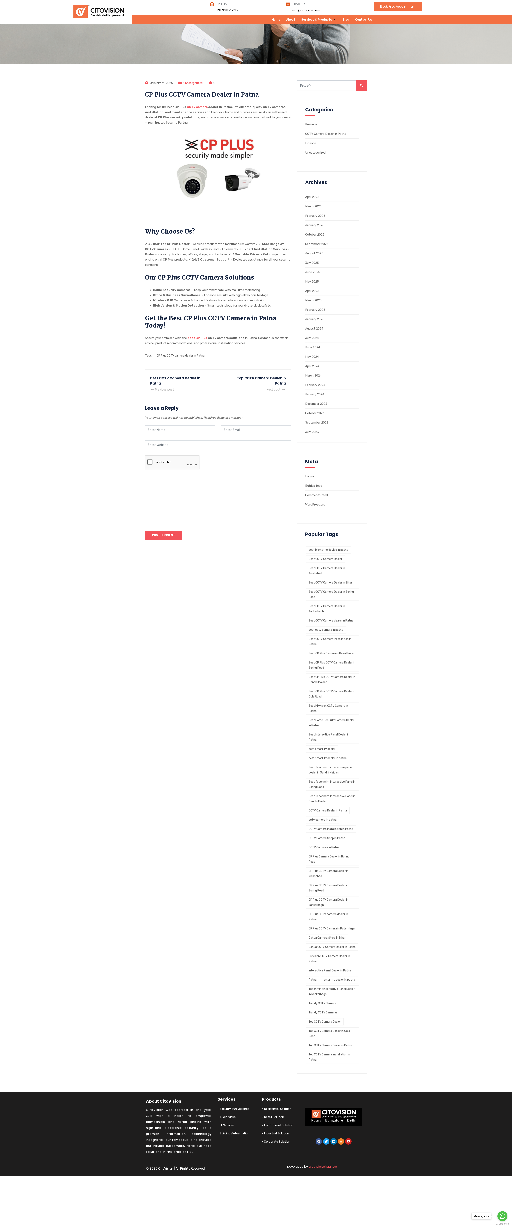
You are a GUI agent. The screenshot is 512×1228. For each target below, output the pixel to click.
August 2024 (314, 328)
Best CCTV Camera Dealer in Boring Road (331, 594)
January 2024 (314, 394)
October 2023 (314, 413)
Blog (346, 19)
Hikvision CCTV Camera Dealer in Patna (329, 958)
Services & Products (316, 19)
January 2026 (314, 225)
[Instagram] (341, 1141)
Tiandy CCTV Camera (322, 1003)
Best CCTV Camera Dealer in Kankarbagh (327, 609)
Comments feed (316, 495)
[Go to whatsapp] (502, 1216)
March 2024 (313, 375)
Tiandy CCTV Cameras (323, 1012)
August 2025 (314, 253)
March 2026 (313, 206)
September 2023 (316, 422)
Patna (313, 979)
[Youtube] (348, 1141)
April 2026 (312, 197)
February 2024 (315, 385)
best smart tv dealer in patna (328, 758)
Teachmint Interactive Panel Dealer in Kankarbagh (332, 991)
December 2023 (316, 404)
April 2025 (312, 291)
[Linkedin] (333, 1141)
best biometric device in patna (328, 550)
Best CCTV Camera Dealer (325, 559)
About (290, 19)
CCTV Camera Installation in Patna (331, 829)
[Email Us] (288, 4)
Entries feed (313, 486)
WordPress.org (315, 504)
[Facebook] (319, 1141)
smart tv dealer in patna (339, 979)
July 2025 (312, 263)
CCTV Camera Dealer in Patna (325, 134)
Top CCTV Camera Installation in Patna (329, 1057)
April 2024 (312, 366)
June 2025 (312, 272)
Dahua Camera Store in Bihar (327, 937)
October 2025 (314, 234)
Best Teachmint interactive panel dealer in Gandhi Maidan (330, 770)
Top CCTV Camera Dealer (325, 1021)
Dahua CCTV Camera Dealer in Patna (332, 947)
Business (311, 124)
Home (276, 19)
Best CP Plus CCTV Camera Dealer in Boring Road (332, 665)
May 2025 (312, 281)
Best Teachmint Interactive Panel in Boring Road (332, 784)
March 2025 (313, 300)
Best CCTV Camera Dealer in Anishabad (327, 571)
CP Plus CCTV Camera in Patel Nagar (332, 928)
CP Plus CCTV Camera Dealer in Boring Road (328, 888)
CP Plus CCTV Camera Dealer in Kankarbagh (328, 902)
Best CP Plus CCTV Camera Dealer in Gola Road (332, 694)
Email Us (298, 4)
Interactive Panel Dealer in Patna (330, 970)
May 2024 (312, 357)
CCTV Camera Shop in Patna (327, 838)
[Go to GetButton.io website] (502, 1224)
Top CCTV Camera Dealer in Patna (330, 1045)
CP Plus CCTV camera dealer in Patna (181, 355)
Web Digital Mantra (323, 1166)
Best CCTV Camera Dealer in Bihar (330, 582)
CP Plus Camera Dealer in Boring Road (329, 859)
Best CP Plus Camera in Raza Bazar (331, 653)
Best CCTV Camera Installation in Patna (330, 641)
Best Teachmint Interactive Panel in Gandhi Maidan (332, 798)
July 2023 (312, 432)
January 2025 (314, 319)
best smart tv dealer (322, 749)
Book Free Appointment (398, 6)
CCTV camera (197, 107)
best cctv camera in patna (326, 629)
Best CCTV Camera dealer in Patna (331, 620)
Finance (310, 143)
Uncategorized (193, 83)
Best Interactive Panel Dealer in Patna (329, 737)
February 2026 (315, 216)
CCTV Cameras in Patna (324, 847)
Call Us (221, 4)
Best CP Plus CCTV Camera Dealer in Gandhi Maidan (332, 679)
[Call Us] (212, 4)
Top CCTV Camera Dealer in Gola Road (329, 1033)
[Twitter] (326, 1141)
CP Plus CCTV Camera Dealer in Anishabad (328, 873)
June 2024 (312, 347)
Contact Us (363, 19)
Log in (309, 476)
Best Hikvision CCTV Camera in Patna (328, 708)
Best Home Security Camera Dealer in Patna (331, 722)
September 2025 (316, 244)
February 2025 (315, 310)
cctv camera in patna (323, 819)
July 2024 (312, 338)
